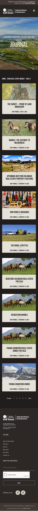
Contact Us (6, 455)
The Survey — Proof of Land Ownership (19, 105)
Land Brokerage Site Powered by (15, 508)
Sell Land (5, 452)
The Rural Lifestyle (19, 245)
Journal (5, 447)
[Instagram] (23, 492)
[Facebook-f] (18, 492)
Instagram (31, 2)
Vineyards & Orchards (19, 212)
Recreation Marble (19, 314)
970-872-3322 (12, 427)
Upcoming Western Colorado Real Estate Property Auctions (19, 177)
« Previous (8, 398)
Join (19, 483)
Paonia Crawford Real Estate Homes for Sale (19, 349)
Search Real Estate (8, 441)
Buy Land (5, 449)
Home (4, 79)
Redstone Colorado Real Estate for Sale (19, 280)
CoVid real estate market (16, 79)
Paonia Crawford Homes (19, 384)
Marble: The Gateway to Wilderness (19, 141)
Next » (30, 398)
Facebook (21, 2)
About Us (5, 444)
